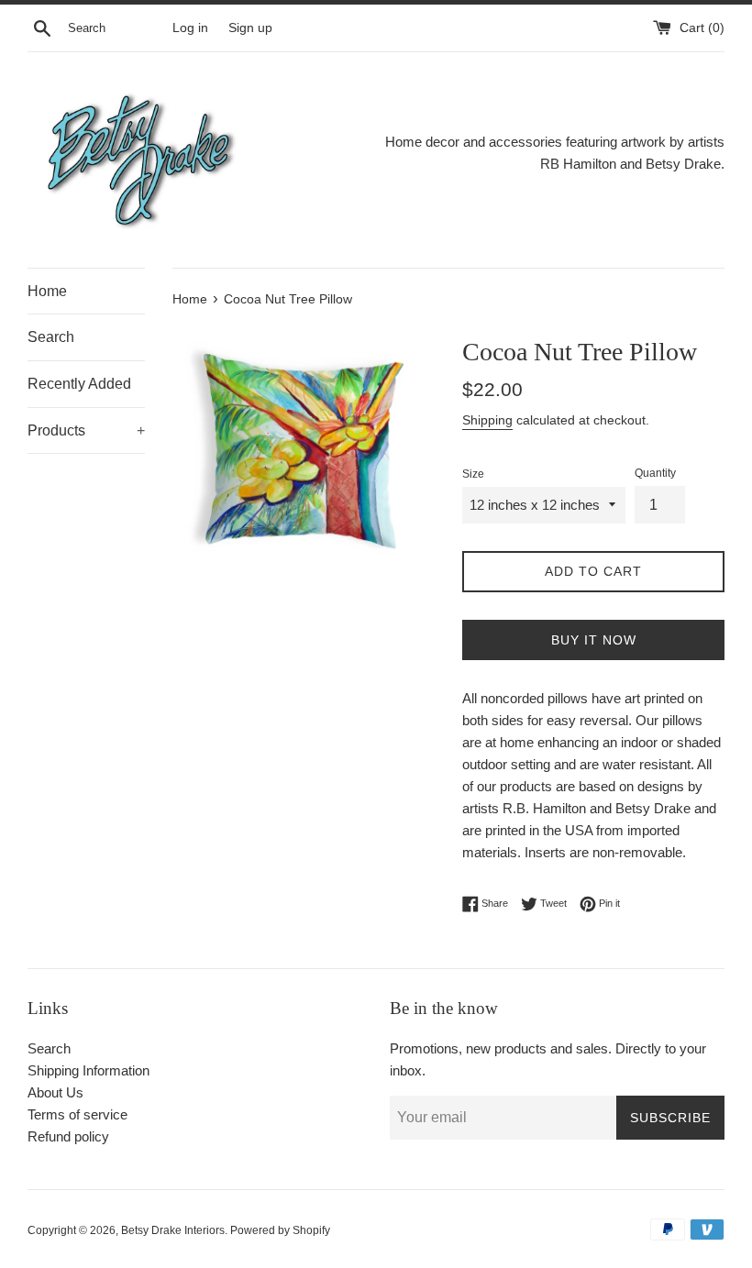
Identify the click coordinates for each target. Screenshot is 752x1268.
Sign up (250, 28)
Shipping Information (88, 1070)
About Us (55, 1092)
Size (473, 474)
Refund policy (68, 1136)
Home (47, 291)
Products (86, 430)
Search (51, 337)
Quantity (655, 473)
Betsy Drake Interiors (173, 1230)
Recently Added (79, 383)
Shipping (487, 420)
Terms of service (77, 1114)
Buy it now (593, 640)
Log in (190, 28)
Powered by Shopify (280, 1230)
